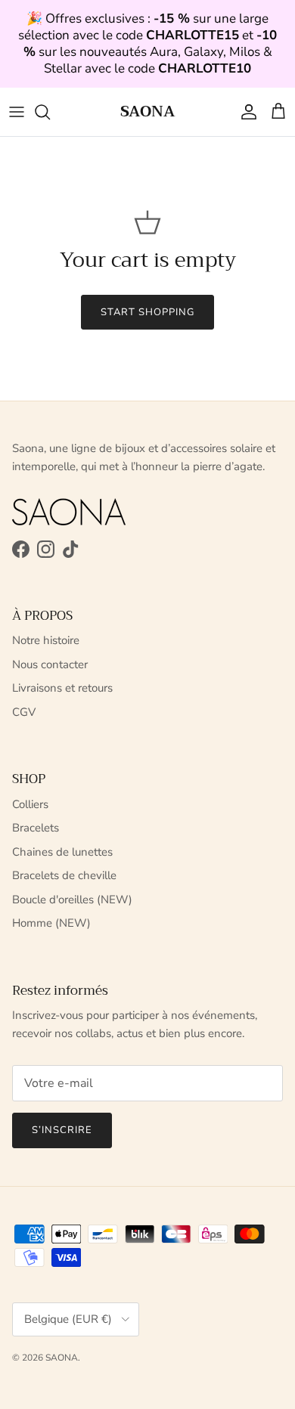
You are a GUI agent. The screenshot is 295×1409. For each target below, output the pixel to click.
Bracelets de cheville (64, 875)
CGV (24, 712)
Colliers (30, 804)
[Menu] (16, 112)
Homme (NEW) (51, 923)
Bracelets (35, 827)
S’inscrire (62, 1130)
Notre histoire (45, 640)
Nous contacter (50, 664)
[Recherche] (50, 112)
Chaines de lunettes (62, 851)
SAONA (61, 1358)
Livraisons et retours (62, 687)
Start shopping (148, 312)
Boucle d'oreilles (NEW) (72, 899)
